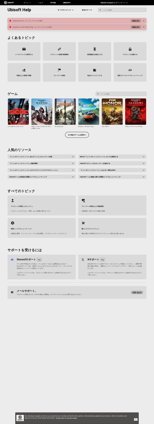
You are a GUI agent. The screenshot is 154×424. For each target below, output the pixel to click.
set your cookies (72, 418)
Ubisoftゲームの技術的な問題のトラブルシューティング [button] (28, 177)
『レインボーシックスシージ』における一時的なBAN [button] (97, 170)
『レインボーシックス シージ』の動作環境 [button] (23, 163)
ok (135, 419)
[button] (136, 20)
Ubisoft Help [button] (19, 9)
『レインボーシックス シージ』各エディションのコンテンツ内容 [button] (30, 157)
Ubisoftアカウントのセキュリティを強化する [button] (95, 163)
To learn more (60, 418)
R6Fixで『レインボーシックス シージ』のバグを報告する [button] (99, 157)
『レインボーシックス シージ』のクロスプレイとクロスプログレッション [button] (33, 170)
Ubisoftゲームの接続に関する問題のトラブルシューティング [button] (100, 177)
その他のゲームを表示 (76, 135)
